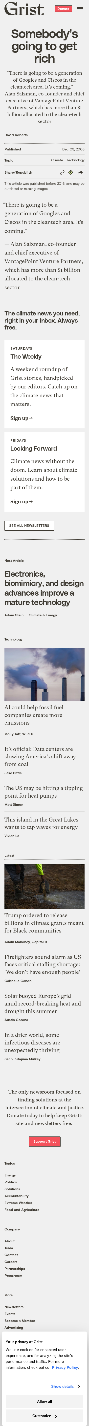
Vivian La (11, 836)
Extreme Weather (18, 1203)
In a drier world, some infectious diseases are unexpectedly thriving (32, 1042)
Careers (10, 1262)
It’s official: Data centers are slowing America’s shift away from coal (40, 757)
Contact (11, 1255)
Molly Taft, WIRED (18, 734)
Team (8, 1248)
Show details (62, 1386)
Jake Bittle (13, 773)
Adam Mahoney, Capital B (25, 942)
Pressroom (13, 1275)
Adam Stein (13, 615)
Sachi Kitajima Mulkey (22, 1059)
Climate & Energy (43, 615)
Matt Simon (13, 804)
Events (9, 1314)
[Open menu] (80, 8)
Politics (10, 1182)
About (9, 1241)
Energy (10, 1175)
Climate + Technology (68, 160)
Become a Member (19, 1320)
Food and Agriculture (21, 1209)
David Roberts (16, 135)
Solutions (12, 1189)
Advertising (13, 1327)
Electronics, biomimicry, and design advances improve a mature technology (44, 587)
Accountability (16, 1196)
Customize (41, 1416)
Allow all (44, 1401)
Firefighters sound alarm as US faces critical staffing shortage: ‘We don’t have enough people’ (42, 964)
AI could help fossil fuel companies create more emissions (34, 715)
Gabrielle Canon (17, 981)
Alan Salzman (27, 244)
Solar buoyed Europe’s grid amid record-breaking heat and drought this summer (42, 1003)
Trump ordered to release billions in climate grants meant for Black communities (44, 923)
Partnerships (14, 1268)
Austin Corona (16, 1020)
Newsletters (13, 1307)
